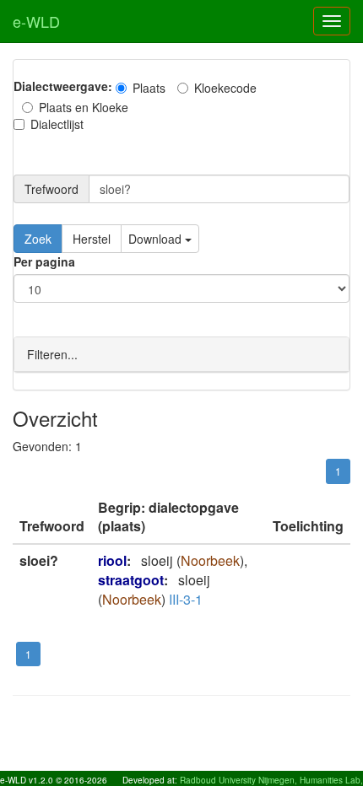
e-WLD (36, 21)
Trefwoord (51, 188)
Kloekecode (225, 87)
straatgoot (131, 580)
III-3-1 (186, 599)
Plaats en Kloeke (83, 107)
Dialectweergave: (63, 86)
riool (112, 560)
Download (156, 238)
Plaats (149, 87)
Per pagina (44, 261)
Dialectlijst (57, 124)
